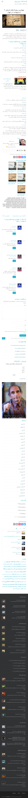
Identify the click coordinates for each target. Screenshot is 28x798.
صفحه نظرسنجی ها (22, 378)
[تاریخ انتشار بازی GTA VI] (23, 554)
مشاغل (22, 466)
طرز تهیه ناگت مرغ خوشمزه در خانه (20, 348)
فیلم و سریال (21, 463)
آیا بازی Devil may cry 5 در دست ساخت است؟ (18, 731)
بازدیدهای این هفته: (22, 504)
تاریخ (23, 199)
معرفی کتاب (21, 472)
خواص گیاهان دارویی (14, 572)
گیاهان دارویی (21, 496)
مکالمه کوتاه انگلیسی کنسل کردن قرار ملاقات (19, 605)
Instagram (14, 793)
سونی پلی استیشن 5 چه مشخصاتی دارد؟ (20, 725)
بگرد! (3, 338)
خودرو (22, 442)
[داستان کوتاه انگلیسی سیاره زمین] (23, 543)
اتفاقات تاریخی (18, 198)
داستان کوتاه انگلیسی (9, 574)
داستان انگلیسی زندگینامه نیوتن (16, 547)
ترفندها (22, 439)
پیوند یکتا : (7, 207)
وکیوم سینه (14, 240)
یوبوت (15, 268)
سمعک (15, 226)
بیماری (25, 564)
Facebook (23, 793)
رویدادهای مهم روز (15, 204)
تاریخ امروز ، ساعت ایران (17, 199)
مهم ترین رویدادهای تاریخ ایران (17, 205)
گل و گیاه (21, 493)
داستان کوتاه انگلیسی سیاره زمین (16, 542)
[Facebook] (21, 150)
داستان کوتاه (15, 574)
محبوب (24, 528)
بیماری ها (21, 436)
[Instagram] (19, 150)
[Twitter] (17, 150)
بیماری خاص (22, 564)
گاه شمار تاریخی (14, 207)
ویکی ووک (18, 207)
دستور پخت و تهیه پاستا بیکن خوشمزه (20, 644)
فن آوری (22, 460)
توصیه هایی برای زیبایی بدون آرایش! (20, 714)
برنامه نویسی (21, 433)
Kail (17, 30)
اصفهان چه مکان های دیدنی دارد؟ (21, 775)
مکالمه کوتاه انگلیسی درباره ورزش (20, 354)
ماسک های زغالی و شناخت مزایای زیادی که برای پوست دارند (17, 699)
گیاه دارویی (15, 589)
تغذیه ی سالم (7, 566)
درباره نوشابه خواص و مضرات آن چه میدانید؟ (19, 678)
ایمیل (25, 325)
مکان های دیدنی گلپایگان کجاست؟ (21, 753)
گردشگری (21, 490)
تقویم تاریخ (16, 201)
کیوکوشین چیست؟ (6, 216)
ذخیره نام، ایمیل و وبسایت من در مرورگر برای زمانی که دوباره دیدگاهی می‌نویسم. (15, 332)
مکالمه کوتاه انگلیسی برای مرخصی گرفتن (20, 611)
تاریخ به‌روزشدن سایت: (21, 517)
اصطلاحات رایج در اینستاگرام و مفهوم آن (18, 216)
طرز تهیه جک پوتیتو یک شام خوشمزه (20, 357)
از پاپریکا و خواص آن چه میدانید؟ (21, 692)
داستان (24, 574)
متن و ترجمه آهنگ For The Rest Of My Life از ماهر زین (12, 537)
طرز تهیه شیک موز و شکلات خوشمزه (20, 650)
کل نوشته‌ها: (23, 513)
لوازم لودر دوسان (13, 284)
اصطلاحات (21, 427)
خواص (20, 572)
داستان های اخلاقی (20, 574)
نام (25, 320)
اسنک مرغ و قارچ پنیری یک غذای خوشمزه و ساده (18, 345)
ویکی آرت (21, 484)
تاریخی (20, 201)
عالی (23, 367)
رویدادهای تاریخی (21, 204)
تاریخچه (22, 201)
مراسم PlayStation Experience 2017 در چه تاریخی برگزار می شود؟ (16, 743)
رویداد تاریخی (14, 202)
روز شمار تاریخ (22, 202)
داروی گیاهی (7, 572)
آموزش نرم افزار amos (12, 255)
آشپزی (22, 424)
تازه (20, 528)
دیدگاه (25, 305)
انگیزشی (5, 561)
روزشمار (18, 202)
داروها (22, 445)
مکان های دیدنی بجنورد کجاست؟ (21, 767)
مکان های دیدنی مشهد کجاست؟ (21, 782)
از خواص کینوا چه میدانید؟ (21, 707)
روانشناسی (21, 448)
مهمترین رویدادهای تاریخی (15, 586)
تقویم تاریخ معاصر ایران (10, 201)
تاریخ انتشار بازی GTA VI (17, 552)
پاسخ (14, 233)
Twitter (19, 793)
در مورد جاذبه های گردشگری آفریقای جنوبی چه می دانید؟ (17, 760)
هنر (22, 478)
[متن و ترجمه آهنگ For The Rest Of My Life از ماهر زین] (23, 538)
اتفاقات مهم (13, 198)
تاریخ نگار (12, 199)
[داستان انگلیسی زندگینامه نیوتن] (23, 548)
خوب (23, 369)
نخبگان (22, 475)
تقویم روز (8, 569)
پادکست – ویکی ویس (20, 487)
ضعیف (23, 372)
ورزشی (22, 481)
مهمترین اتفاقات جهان (9, 205)
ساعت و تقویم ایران (8, 204)
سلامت (22, 454)
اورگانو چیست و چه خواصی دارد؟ (21, 685)
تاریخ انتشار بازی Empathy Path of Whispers (18, 737)
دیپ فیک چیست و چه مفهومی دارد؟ (20, 351)
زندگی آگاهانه (8, 796)
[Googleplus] (23, 150)
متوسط (23, 370)
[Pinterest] (24, 150)
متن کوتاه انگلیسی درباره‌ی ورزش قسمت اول (14, 531)
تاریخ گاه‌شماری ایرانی (18, 566)
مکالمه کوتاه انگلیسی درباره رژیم (21, 616)
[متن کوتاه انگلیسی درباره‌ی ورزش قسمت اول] (23, 532)
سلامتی (8, 581)
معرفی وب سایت (20, 469)
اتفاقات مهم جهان (10, 562)
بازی (22, 430)
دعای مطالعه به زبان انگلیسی (7, 80)
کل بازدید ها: (23, 510)
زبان (22, 451)
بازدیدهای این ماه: (22, 507)
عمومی (23, 198)
